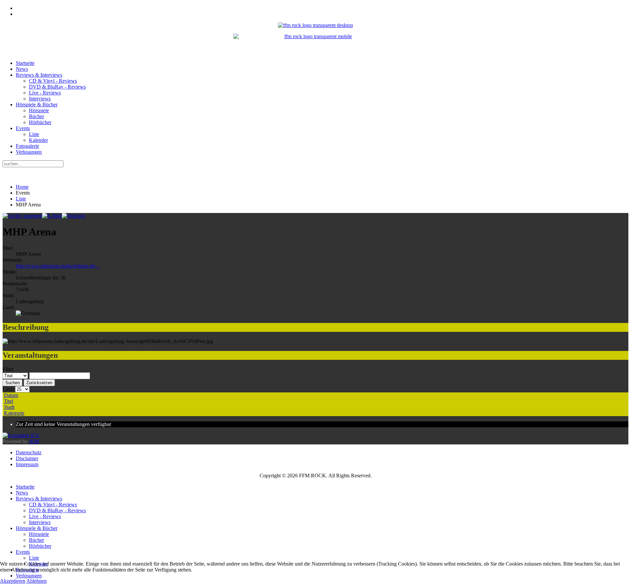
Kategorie (14, 413)
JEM (34, 441)
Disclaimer (27, 458)
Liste (34, 134)
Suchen (12, 382)
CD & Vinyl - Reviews (53, 81)
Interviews (40, 98)
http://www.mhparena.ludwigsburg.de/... (58, 266)
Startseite (25, 63)
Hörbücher (40, 122)
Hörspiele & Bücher (37, 104)
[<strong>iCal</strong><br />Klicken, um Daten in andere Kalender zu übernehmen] (21, 435)
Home (22, 187)
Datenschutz (28, 452)
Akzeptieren (12, 581)
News (22, 69)
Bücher (36, 116)
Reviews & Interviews (39, 75)
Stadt (9, 407)
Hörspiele (39, 110)
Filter (8, 369)
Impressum (27, 464)
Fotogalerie (27, 146)
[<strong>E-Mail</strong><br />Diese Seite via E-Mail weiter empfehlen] (52, 216)
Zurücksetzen (39, 382)
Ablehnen (36, 581)
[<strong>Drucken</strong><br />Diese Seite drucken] (73, 216)
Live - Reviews (45, 92)
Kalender (38, 140)
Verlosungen (29, 152)
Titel (8, 401)
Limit (8, 389)
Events (23, 128)
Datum (11, 395)
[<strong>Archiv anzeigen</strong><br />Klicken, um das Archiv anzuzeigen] (22, 216)
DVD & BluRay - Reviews (57, 87)
